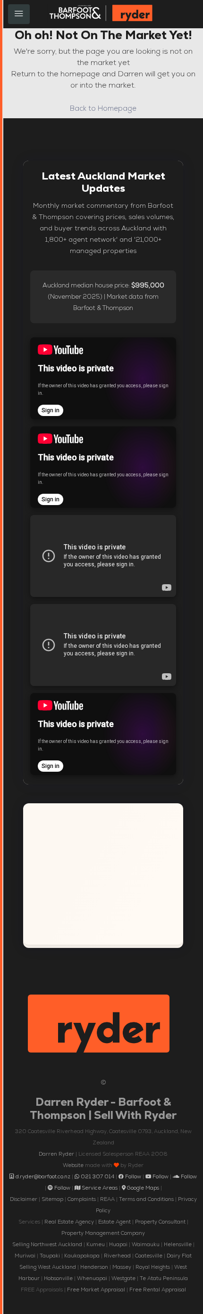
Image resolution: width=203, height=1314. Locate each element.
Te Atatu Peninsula (164, 1278)
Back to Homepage (103, 108)
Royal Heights (152, 1267)
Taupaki (50, 1255)
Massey (121, 1267)
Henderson (94, 1267)
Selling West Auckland (47, 1267)
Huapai (118, 1244)
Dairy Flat (179, 1255)
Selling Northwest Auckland (47, 1244)
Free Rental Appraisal (157, 1289)
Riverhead (117, 1255)
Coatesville (148, 1255)
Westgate (123, 1278)
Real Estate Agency (69, 1221)
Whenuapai (92, 1278)
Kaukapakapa (82, 1255)
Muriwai (25, 1255)
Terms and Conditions (146, 1199)
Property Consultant (160, 1221)
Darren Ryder (56, 1154)
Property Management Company (103, 1233)
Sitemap (52, 1199)
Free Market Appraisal (96, 1289)
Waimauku (146, 1244)
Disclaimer (23, 1199)
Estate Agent (114, 1221)
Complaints (82, 1199)
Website (73, 1165)
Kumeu (95, 1244)
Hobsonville (58, 1278)
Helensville (178, 1244)
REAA (107, 1199)
